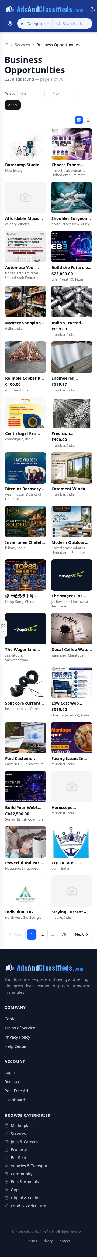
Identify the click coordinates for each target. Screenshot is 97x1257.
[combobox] (34, 23)
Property (19, 1149)
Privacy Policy (17, 1037)
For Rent (18, 1157)
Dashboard (15, 1099)
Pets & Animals (25, 1181)
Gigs (15, 1189)
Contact (12, 1018)
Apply (12, 104)
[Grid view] (79, 120)
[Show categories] (3, 628)
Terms (32, 1241)
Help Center (15, 1046)
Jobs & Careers (24, 1141)
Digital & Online (25, 1197)
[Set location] (10, 23)
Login (10, 1072)
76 (63, 934)
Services (22, 44)
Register (12, 1081)
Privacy (47, 1241)
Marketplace (22, 1125)
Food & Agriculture (28, 1205)
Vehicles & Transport (30, 1165)
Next (79, 934)
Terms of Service (20, 1027)
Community (22, 1173)
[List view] (88, 120)
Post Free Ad (16, 1090)
